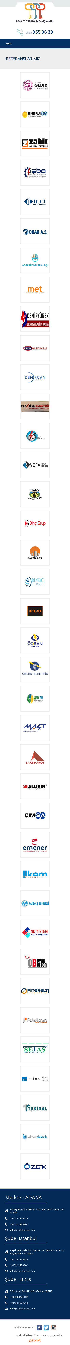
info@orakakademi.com (22, 1230)
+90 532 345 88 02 (19, 1224)
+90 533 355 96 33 (19, 1218)
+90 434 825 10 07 (19, 1296)
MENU (9, 43)
